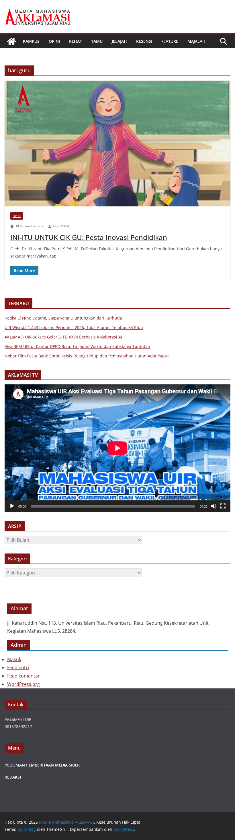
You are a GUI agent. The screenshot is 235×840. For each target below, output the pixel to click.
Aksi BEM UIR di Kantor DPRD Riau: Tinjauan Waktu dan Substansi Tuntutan (77, 346)
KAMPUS (31, 41)
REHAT (75, 41)
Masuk (14, 659)
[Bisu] (214, 506)
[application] (117, 448)
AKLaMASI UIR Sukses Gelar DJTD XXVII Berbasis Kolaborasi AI (63, 337)
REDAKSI (13, 777)
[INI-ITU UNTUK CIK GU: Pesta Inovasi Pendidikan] (117, 143)
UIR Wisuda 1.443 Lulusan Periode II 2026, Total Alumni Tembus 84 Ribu (74, 327)
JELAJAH (119, 41)
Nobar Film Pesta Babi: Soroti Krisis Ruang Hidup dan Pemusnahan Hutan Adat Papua (87, 356)
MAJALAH (196, 41)
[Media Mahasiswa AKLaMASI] (11, 41)
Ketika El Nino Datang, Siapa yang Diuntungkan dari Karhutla (63, 318)
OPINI (54, 41)
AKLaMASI (60, 226)
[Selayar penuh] (223, 506)
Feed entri (18, 667)
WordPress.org (23, 684)
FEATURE (169, 41)
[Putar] (12, 506)
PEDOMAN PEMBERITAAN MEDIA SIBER (42, 765)
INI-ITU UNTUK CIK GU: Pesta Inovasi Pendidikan (88, 237)
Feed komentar (23, 676)
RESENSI (144, 41)
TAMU (97, 41)
